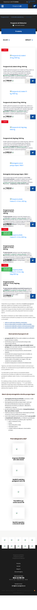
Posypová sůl (5, 17)
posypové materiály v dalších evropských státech (19, 327)
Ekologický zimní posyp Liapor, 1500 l (15, 174)
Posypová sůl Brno (18, 556)
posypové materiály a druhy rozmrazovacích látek (19, 326)
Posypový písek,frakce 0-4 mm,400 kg (8, 211)
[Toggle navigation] (2, 6)
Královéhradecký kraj (17, 17)
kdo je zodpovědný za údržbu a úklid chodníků (18, 324)
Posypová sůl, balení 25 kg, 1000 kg (15, 66)
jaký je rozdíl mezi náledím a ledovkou (16, 322)
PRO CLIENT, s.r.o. (20, 593)
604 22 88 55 (18, 578)
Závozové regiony (18, 571)
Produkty (18, 563)
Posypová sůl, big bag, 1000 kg (13, 138)
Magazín (18, 569)
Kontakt (18, 566)
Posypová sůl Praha (18, 555)
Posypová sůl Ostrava (19, 558)
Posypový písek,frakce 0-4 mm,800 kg (8, 247)
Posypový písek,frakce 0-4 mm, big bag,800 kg (11, 283)
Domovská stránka (20, 25)
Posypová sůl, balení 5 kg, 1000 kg (14, 102)
